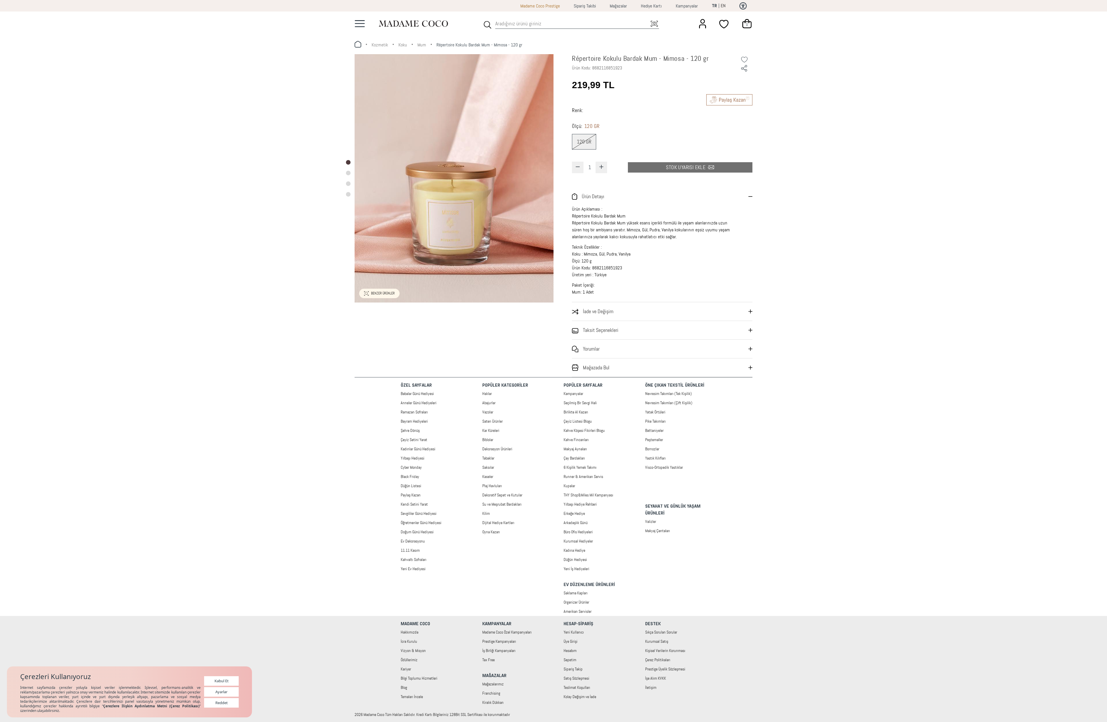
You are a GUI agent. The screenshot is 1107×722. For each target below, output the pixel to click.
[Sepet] (747, 23)
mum (421, 45)
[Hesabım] (702, 23)
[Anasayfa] (413, 23)
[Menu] (360, 23)
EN (723, 6)
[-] (577, 167)
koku (402, 45)
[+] (601, 167)
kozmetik (380, 45)
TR (714, 6)
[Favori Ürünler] (724, 23)
